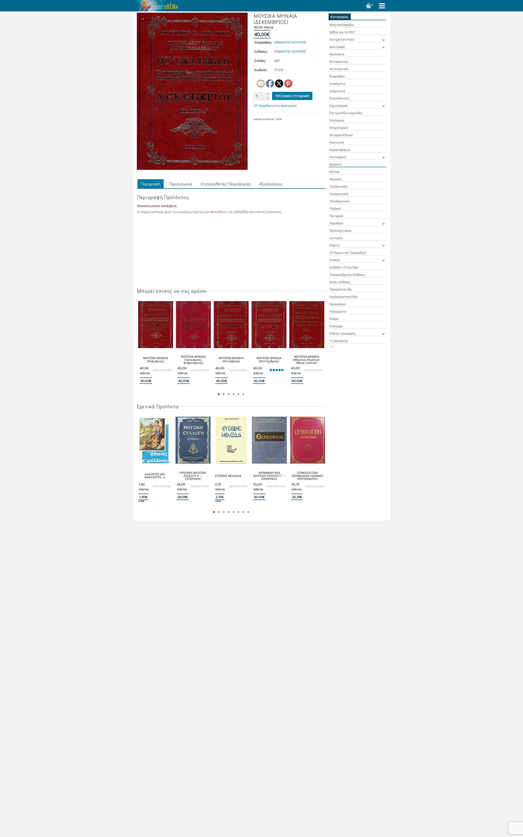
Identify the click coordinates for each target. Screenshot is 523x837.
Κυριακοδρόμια (340, 149)
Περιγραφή (150, 183)
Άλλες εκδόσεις (340, 282)
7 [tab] (243, 512)
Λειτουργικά (338, 157)
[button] (275, 105)
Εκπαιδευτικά (339, 98)
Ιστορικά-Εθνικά (341, 135)
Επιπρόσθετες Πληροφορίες (226, 183)
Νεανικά (335, 179)
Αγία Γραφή (337, 47)
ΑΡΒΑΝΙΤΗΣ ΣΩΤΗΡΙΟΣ (290, 42)
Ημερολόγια (338, 304)
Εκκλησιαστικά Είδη (343, 296)
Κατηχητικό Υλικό (342, 39)
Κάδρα (334, 318)
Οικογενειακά (339, 193)
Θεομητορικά (339, 127)
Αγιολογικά (337, 54)
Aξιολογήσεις (271, 183)
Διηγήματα (337, 83)
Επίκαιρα (336, 326)
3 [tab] (229, 394)
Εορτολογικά (338, 105)
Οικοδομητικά (339, 201)
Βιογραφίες (337, 76)
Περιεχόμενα (180, 183)
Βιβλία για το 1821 (342, 32)
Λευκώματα (338, 311)
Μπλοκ (334, 171)
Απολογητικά (339, 69)
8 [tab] (248, 512)
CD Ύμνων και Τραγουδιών (348, 252)
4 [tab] (233, 394)
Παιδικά (335, 208)
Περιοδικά (336, 223)
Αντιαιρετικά (339, 61)
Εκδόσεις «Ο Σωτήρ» (344, 267)
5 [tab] (238, 394)
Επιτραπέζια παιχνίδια (346, 113)
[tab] (150, 184)
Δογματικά (337, 91)
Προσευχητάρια (340, 230)
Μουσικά (336, 164)
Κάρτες (335, 245)
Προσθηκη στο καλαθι (292, 96)
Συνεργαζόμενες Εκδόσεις (347, 274)
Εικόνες (335, 260)
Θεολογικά (337, 120)
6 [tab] (243, 394)
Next (332, 347)
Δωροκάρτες (339, 340)
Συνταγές (336, 238)
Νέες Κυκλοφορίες (342, 24)
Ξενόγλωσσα (338, 186)
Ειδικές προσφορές (343, 333)
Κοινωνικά (337, 142)
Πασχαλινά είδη (341, 289)
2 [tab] (224, 394)
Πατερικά (336, 216)
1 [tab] (219, 394)
